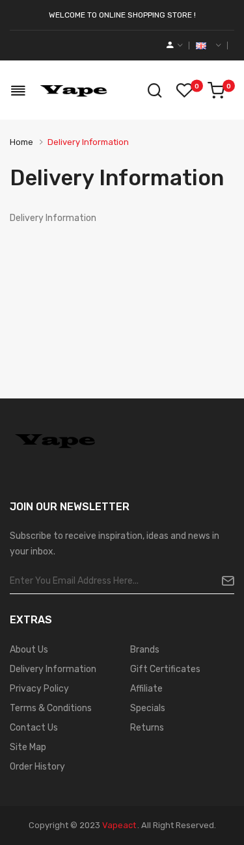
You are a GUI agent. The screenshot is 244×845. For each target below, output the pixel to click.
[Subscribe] (222, 581)
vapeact (119, 825)
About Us (29, 649)
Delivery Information (88, 142)
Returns (147, 727)
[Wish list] (184, 90)
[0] (216, 90)
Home (21, 142)
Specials (147, 708)
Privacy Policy (39, 688)
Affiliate (146, 688)
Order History (37, 766)
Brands (144, 649)
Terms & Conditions (51, 708)
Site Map (28, 747)
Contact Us (34, 727)
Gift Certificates (165, 669)
